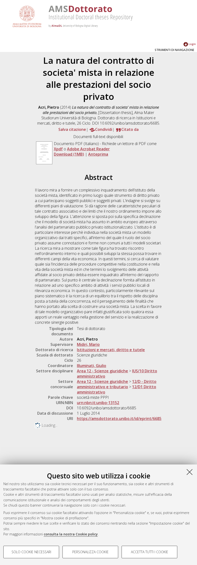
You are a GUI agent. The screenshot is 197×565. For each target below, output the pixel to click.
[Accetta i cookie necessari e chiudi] (189, 472)
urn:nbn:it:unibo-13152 (98, 402)
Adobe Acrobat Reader (88, 149)
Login (192, 44)
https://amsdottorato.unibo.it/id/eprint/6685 (119, 418)
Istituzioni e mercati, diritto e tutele (111, 349)
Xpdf (58, 149)
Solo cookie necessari (31, 552)
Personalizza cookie (90, 552)
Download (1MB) (69, 154)
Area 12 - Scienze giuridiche (102, 371)
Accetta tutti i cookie (149, 552)
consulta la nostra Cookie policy (71, 534)
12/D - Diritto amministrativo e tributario (116, 384)
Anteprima (98, 154)
